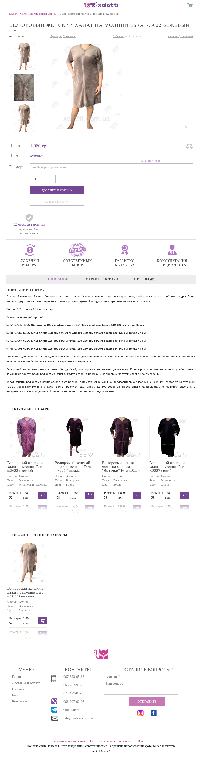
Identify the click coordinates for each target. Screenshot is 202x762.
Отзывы (18, 689)
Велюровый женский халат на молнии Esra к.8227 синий (167, 466)
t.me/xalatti (71, 710)
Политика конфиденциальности (111, 741)
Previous (23, 125)
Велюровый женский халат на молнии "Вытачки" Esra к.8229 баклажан (121, 468)
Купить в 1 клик (57, 201)
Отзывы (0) (144, 279)
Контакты (19, 701)
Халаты (23, 13)
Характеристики (102, 279)
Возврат (143, 741)
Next (23, 49)
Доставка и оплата (26, 683)
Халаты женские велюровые (43, 13)
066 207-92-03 (73, 685)
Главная (13, 13)
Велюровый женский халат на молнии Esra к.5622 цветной (25, 466)
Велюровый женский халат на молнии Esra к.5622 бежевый (25, 592)
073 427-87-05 (73, 693)
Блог (15, 695)
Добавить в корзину (57, 190)
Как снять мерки (152, 160)
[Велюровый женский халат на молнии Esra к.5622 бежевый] (23, 56)
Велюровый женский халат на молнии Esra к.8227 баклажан (73, 466)
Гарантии (19, 677)
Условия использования (69, 741)
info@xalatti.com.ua (78, 718)
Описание (59, 279)
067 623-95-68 (73, 677)
